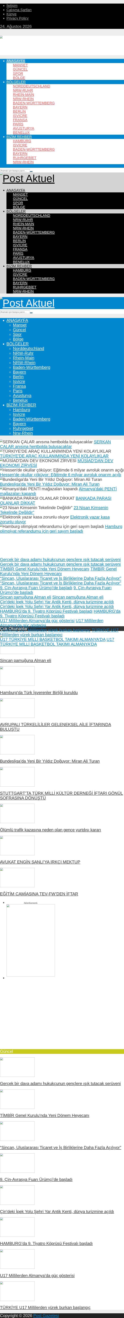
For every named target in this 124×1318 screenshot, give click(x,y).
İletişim (11, 6)
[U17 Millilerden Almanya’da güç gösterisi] (17, 1267)
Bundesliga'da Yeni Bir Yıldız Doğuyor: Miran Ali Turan (49, 484)
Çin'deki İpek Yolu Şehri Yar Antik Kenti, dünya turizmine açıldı (57, 602)
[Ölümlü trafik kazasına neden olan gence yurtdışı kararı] (17, 821)
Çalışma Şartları (19, 10)
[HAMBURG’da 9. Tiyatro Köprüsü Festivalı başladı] (17, 1235)
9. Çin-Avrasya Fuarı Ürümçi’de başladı (36, 1179)
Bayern (20, 107)
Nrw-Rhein (23, 162)
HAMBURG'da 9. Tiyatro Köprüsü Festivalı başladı (46, 611)
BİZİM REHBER (19, 137)
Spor (18, 73)
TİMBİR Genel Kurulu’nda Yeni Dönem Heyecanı (44, 569)
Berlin (19, 111)
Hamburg (22, 141)
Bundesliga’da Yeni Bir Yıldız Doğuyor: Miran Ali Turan (50, 761)
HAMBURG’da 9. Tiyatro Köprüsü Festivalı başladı (46, 1243)
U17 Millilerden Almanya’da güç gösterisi (37, 620)
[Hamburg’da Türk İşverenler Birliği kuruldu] (17, 684)
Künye (11, 14)
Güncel (20, 69)
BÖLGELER (16, 82)
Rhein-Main (23, 95)
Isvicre (20, 116)
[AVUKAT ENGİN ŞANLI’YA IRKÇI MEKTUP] (17, 854)
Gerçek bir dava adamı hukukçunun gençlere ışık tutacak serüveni (60, 559)
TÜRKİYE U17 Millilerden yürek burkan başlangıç (45, 630)
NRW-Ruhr (23, 90)
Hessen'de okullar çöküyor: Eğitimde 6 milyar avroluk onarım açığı (60, 474)
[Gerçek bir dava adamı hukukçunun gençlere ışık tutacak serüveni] (17, 1075)
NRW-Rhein (23, 99)
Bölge (19, 78)
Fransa (20, 120)
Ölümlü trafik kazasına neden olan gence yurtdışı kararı (50, 830)
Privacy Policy (17, 18)
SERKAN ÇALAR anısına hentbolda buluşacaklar (55, 444)
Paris (18, 124)
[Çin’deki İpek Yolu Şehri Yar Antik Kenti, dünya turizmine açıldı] (17, 1203)
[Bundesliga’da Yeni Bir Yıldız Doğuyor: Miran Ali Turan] (17, 753)
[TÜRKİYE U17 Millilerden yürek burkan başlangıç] (17, 1299)
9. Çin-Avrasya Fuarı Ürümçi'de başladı (36, 587)
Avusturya (23, 128)
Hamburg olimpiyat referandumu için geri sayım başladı (61, 528)
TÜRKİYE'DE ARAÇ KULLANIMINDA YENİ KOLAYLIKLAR (54, 456)
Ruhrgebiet (24, 158)
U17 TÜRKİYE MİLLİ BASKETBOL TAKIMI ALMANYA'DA (52, 639)
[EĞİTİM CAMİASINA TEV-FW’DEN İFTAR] (17, 885)
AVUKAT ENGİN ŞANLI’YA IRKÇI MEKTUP (40, 862)
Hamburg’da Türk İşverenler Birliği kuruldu (39, 692)
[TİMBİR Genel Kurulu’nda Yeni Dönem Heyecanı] (17, 1107)
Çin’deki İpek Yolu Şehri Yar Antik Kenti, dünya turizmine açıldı (57, 1211)
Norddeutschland (31, 86)
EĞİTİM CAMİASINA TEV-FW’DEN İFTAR (39, 894)
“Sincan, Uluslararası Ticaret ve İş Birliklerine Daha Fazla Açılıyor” (60, 578)
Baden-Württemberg (34, 103)
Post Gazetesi (46, 1315)
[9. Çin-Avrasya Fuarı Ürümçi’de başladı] (17, 1171)
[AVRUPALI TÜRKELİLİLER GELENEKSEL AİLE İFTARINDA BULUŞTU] (17, 716)
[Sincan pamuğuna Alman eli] (17, 652)
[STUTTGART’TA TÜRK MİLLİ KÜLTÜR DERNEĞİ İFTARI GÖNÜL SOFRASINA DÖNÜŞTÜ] (17, 785)
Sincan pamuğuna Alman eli (25, 597)
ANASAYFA (15, 61)
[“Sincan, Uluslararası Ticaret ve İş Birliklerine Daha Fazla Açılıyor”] (17, 1139)
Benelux (21, 132)
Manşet (20, 65)
